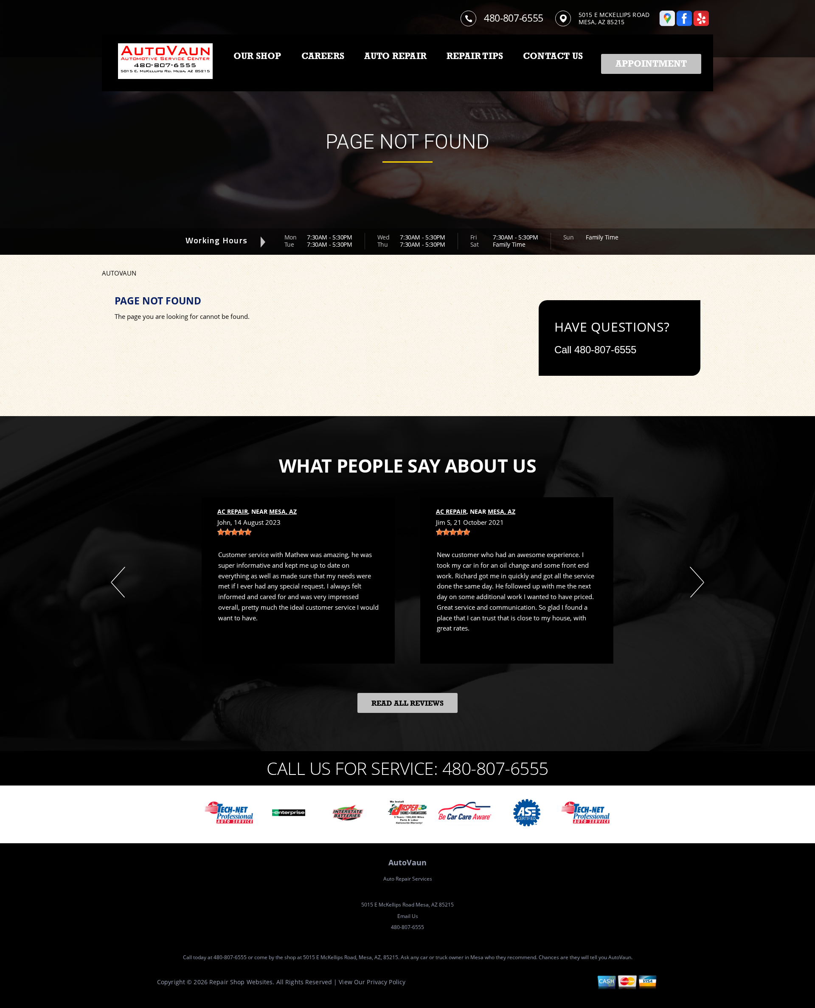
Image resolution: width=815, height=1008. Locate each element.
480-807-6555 (513, 18)
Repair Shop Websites (241, 982)
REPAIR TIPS (475, 56)
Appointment (651, 63)
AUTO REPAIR (395, 56)
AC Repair (232, 511)
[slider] (234, 532)
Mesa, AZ (283, 511)
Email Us (407, 916)
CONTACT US (553, 56)
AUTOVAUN (119, 273)
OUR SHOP (257, 56)
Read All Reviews (407, 703)
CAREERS (322, 56)
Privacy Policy (386, 982)
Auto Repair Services (407, 878)
